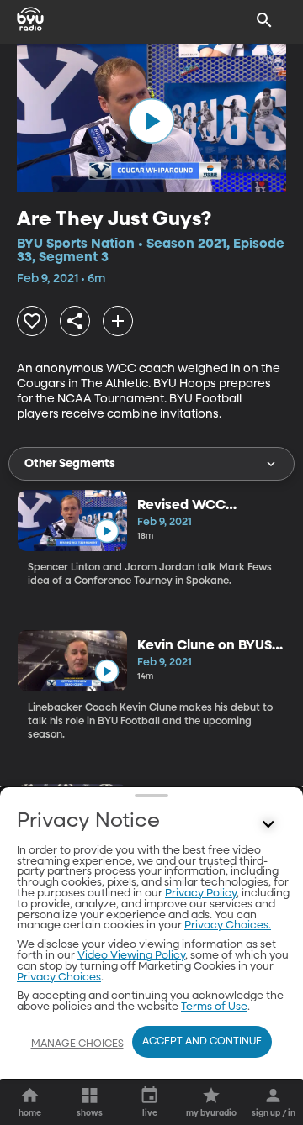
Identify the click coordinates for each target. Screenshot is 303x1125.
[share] (75, 321)
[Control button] (268, 825)
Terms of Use (214, 1006)
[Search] (264, 20)
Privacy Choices (59, 977)
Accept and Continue (202, 1042)
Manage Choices (77, 1044)
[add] (118, 321)
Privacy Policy (201, 893)
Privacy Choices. (227, 925)
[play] (151, 121)
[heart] (32, 321)
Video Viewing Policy (131, 955)
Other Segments (69, 464)
